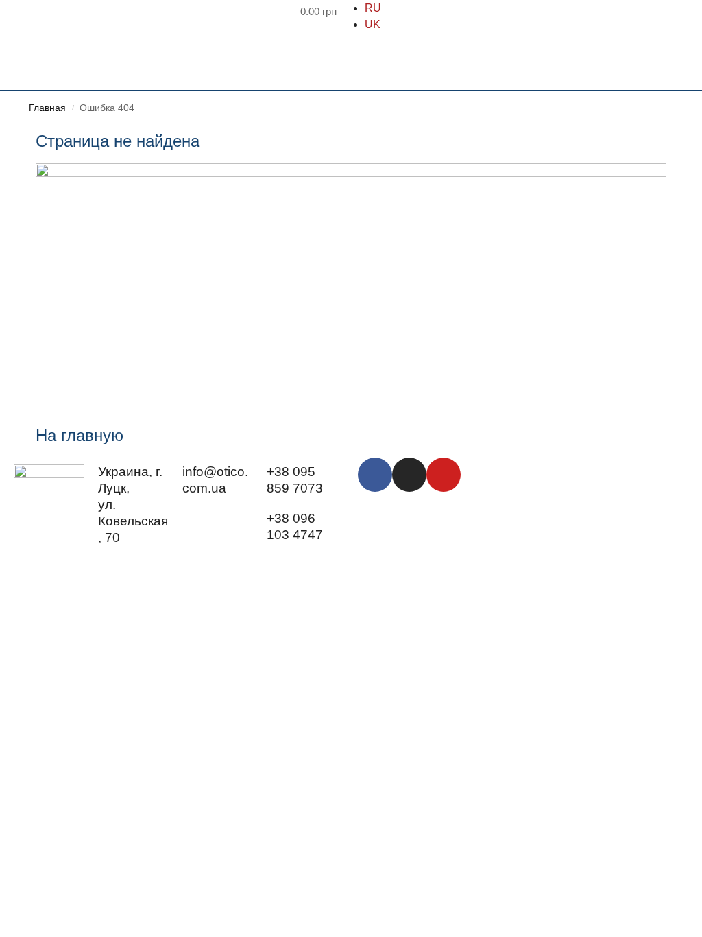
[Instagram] (409, 475)
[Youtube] (443, 475)
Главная (47, 108)
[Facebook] (375, 475)
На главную (79, 435)
